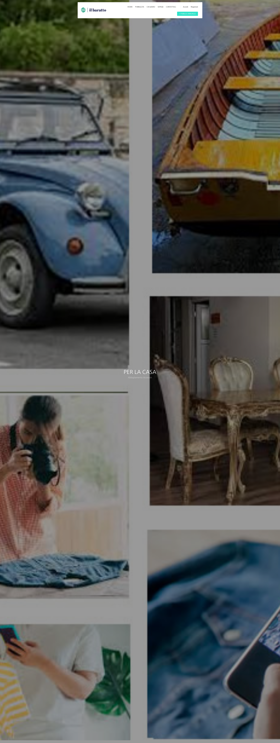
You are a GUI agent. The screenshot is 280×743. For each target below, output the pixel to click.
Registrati (194, 7)
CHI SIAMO (151, 7)
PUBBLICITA (139, 7)
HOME (130, 7)
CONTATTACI (171, 7)
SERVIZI (160, 7)
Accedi (185, 7)
